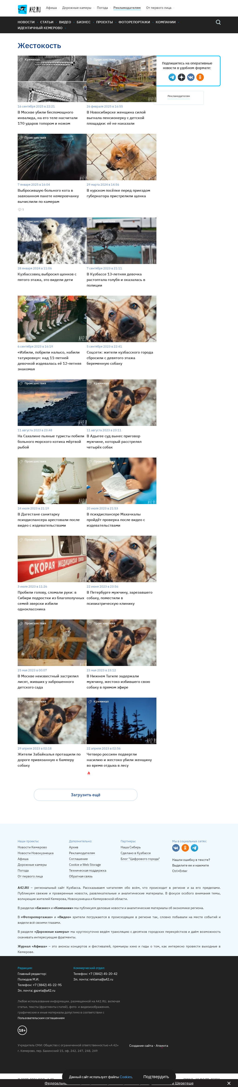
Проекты (104, 22)
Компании (166, 22)
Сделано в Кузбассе (136, 853)
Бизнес (84, 22)
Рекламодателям (127, 8)
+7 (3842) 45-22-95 (47, 985)
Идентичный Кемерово (40, 28)
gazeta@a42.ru (44, 990)
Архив (73, 847)
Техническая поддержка (87, 870)
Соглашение (78, 859)
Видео (65, 22)
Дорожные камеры (76, 8)
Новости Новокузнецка (35, 853)
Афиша (51, 8)
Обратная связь (81, 876)
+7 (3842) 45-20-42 (103, 974)
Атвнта (162, 1046)
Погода (102, 8)
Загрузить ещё (85, 794)
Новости (26, 22)
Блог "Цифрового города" (140, 859)
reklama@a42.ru (101, 979)
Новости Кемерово (32, 847)
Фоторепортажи (134, 22)
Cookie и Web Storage (85, 865)
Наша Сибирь (131, 847)
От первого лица (158, 8)
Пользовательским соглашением (41, 1018)
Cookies (126, 1077)
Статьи (46, 22)
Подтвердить (156, 1076)
